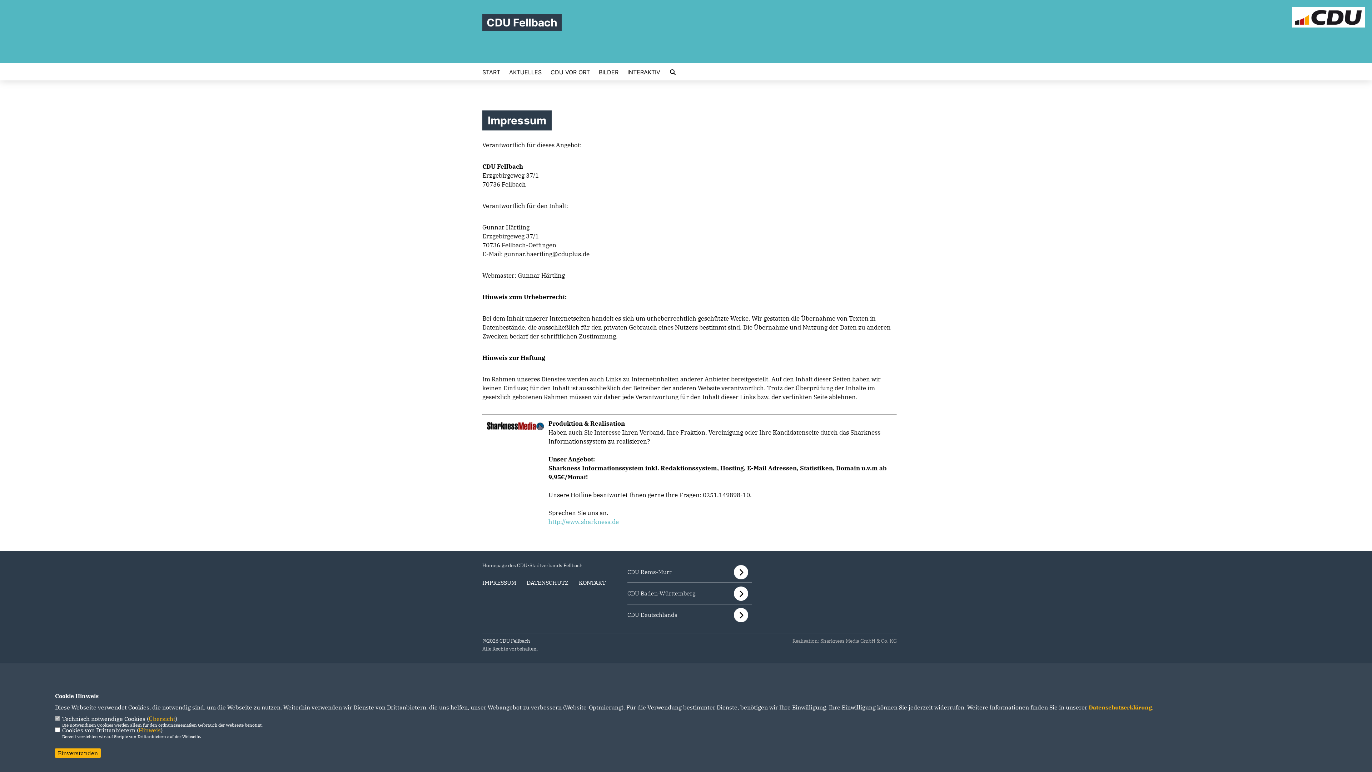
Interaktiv (643, 72)
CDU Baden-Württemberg (661, 593)
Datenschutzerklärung (1120, 707)
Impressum (499, 582)
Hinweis (150, 730)
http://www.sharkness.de (583, 522)
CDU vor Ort (570, 72)
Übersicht (162, 718)
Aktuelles (525, 72)
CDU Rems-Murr (649, 571)
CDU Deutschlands (652, 614)
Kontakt (592, 582)
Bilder (608, 72)
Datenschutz (547, 582)
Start (491, 72)
